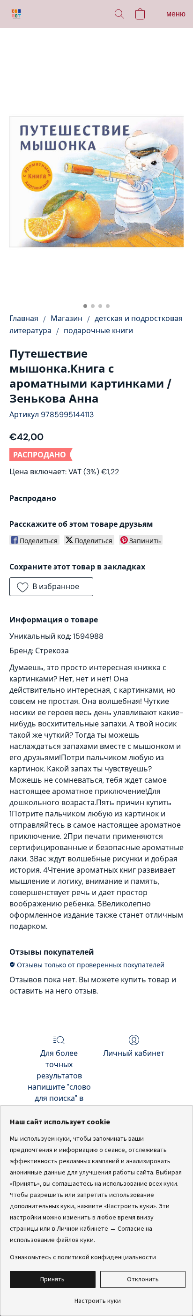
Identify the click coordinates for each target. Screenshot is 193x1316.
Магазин (66, 318)
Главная (23, 318)
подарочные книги (98, 331)
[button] (16, 14)
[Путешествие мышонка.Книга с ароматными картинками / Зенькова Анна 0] (96, 182)
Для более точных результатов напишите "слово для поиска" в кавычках (59, 1081)
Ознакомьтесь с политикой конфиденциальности (83, 1257)
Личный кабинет (133, 1053)
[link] (98, 1297)
